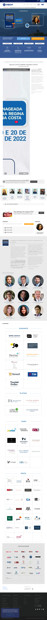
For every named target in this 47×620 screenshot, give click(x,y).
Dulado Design (42, 618)
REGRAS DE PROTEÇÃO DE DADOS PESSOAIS (5, 588)
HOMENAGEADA (29, 43)
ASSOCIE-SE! (34, 181)
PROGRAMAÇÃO (7, 43)
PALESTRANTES (18, 43)
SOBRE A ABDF (4, 598)
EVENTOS (27, 4)
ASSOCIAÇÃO (4, 600)
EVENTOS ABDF (15, 598)
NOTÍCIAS (35, 4)
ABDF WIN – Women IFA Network (5, 607)
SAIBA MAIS (41, 212)
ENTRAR (24, 38)
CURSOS (31, 4)
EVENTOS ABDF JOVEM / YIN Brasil (17, 607)
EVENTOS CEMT (15, 603)
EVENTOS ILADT (15, 605)
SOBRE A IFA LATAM (5, 603)
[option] (4, 195)
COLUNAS (25, 603)
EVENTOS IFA (15, 600)
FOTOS (25, 600)
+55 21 (38, 606)
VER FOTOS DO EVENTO (39, 38)
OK (10, 614)
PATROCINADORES (39, 43)
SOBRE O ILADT (4, 605)
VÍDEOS (25, 598)
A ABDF (24, 4)
